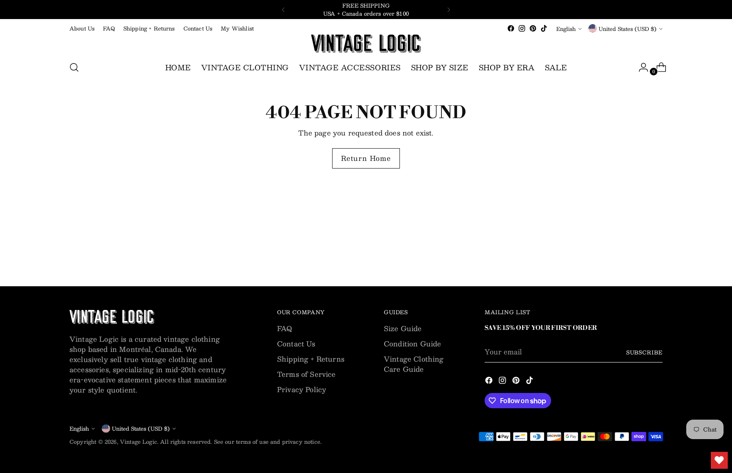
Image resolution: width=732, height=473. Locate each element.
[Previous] (283, 9)
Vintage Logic (138, 441)
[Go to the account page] (640, 67)
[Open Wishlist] (719, 460)
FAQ (284, 328)
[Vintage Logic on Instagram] (522, 28)
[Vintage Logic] (366, 43)
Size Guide (403, 328)
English (566, 28)
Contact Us (296, 343)
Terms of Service (306, 374)
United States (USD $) (628, 28)
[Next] (448, 9)
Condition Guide (412, 343)
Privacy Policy (301, 389)
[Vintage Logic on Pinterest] (533, 28)
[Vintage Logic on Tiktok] (544, 28)
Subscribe (644, 352)
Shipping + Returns (310, 359)
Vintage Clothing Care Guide (414, 364)
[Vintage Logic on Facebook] (511, 28)
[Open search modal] (74, 67)
